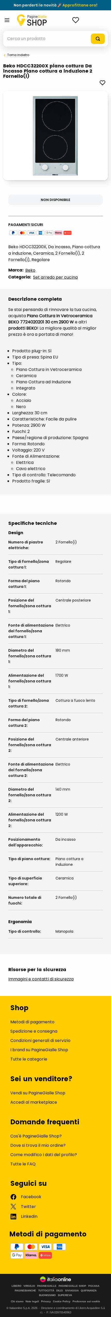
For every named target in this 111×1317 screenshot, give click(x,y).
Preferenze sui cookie (86, 1301)
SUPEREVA (65, 1295)
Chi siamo (17, 1301)
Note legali (32, 1301)
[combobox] (55, 38)
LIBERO (16, 1286)
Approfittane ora (79, 5)
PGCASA (93, 1286)
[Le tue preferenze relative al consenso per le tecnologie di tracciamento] (102, 1308)
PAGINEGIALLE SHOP (72, 1286)
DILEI (59, 1290)
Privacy (46, 1301)
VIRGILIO (29, 1286)
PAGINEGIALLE (47, 1286)
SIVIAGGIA (72, 1290)
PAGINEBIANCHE (25, 1290)
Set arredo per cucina (55, 277)
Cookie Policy (61, 1301)
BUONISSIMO (47, 1295)
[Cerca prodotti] (98, 39)
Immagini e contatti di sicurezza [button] (41, 979)
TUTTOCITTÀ (46, 1290)
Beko (30, 270)
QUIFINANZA (89, 1290)
